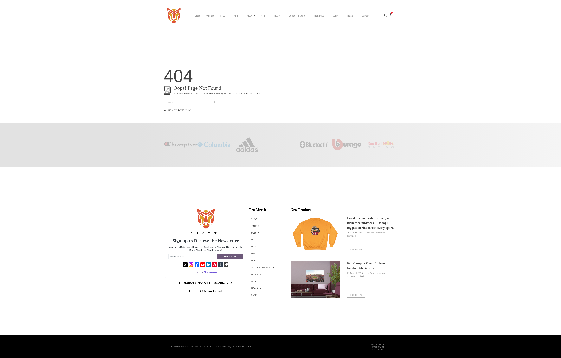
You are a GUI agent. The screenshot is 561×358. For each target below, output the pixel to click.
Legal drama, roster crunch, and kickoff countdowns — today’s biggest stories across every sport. (370, 223)
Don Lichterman (378, 233)
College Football (355, 276)
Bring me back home (178, 110)
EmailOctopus (212, 272)
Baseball (351, 236)
